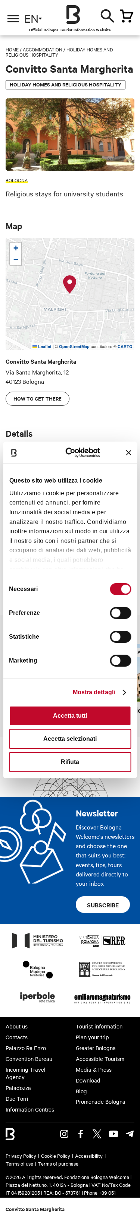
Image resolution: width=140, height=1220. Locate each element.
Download (88, 1080)
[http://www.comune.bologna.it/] (38, 1005)
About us (17, 1026)
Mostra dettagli (94, 692)
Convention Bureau (29, 1058)
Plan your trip (92, 1037)
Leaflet (44, 346)
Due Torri (17, 1098)
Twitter (97, 1133)
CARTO (125, 346)
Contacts (17, 1037)
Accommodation (42, 49)
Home (12, 49)
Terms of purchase (58, 1163)
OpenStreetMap (74, 346)
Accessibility (89, 1155)
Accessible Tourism (100, 1058)
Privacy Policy (21, 1155)
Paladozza (18, 1087)
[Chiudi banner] (128, 452)
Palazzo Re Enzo (26, 1048)
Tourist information (99, 1026)
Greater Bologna (96, 1048)
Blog (81, 1091)
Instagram (64, 1133)
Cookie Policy (55, 1155)
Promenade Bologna (100, 1101)
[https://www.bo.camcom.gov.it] (102, 976)
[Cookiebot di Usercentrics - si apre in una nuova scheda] (73, 453)
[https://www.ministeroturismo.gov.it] (38, 948)
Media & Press (94, 1069)
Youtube (113, 1133)
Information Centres (30, 1109)
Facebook (80, 1133)
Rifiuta (70, 762)
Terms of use (19, 1163)
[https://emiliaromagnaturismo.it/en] (102, 1005)
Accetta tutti (70, 715)
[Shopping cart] (126, 16)
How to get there (37, 398)
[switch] (120, 613)
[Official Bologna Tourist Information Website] (73, 14)
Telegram (129, 1133)
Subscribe (103, 905)
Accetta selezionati (70, 739)
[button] (70, 284)
